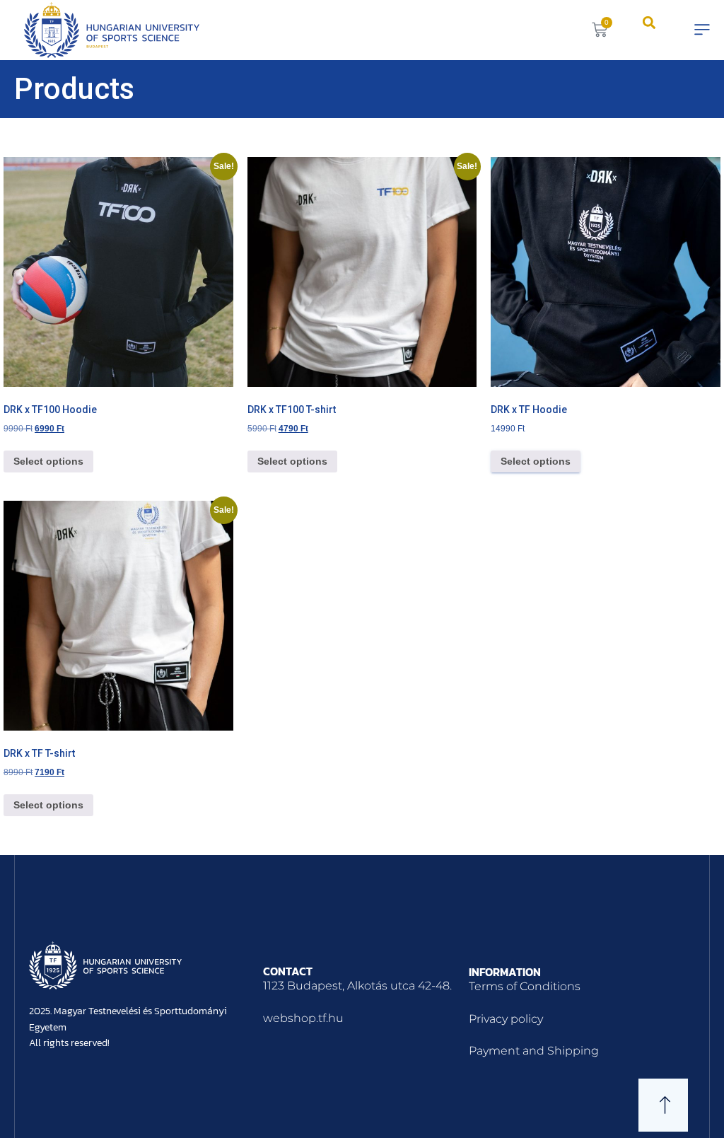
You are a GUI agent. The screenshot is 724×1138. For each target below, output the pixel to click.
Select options (48, 461)
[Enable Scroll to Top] (696, 1109)
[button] (648, 22)
